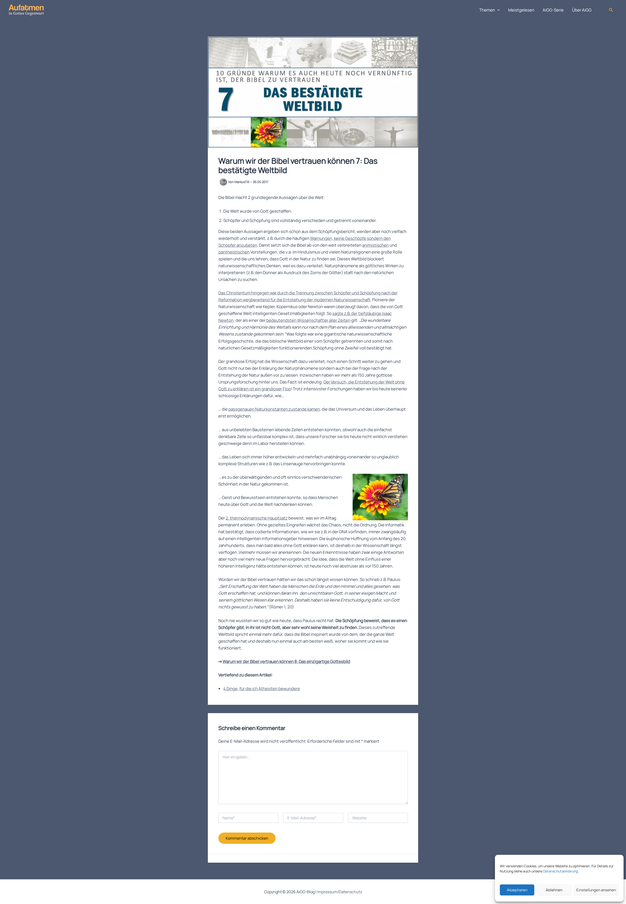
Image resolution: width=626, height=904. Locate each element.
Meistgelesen (521, 10)
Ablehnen (554, 889)
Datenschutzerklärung (560, 871)
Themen (487, 10)
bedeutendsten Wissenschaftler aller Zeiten (308, 320)
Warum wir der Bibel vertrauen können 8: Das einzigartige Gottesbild (286, 661)
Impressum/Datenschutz (339, 891)
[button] (497, 10)
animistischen (375, 245)
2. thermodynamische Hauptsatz (257, 518)
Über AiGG (582, 10)
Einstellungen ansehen (596, 889)
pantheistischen (234, 252)
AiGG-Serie (553, 10)
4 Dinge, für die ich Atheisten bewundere (261, 688)
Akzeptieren (517, 889)
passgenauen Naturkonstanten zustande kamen (274, 409)
